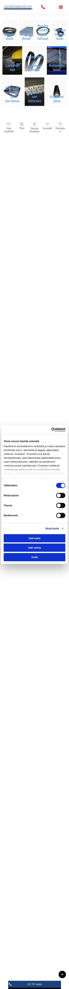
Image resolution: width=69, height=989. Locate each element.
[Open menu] (61, 7)
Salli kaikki (34, 538)
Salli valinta (34, 547)
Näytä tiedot (52, 528)
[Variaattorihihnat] (59, 21)
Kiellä (34, 557)
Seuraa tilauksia (34, 130)
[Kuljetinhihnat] (57, 49)
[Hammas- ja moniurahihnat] (34, 49)
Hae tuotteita (9, 130)
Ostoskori (60, 130)
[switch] (60, 495)
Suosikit (47, 128)
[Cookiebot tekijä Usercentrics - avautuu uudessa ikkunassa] (51, 430)
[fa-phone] (43, 8)
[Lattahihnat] (12, 49)
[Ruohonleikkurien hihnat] (43, 21)
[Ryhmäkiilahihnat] (26, 21)
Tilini (22, 128)
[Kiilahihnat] (9, 21)
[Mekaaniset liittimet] (34, 80)
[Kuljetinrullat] (57, 80)
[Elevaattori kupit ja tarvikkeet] (12, 80)
